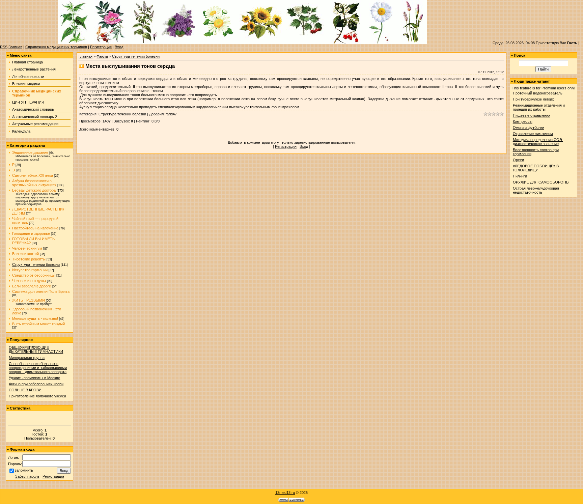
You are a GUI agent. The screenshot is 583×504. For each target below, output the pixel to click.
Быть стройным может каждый (38, 324)
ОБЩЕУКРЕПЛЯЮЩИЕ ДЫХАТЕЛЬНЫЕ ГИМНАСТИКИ (36, 349)
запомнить (24, 470)
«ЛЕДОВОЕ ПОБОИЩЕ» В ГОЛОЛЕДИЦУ (536, 168)
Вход (119, 47)
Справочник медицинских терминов (56, 47)
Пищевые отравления (531, 115)
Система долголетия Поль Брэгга (41, 291)
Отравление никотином (533, 134)
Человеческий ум (27, 248)
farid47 (171, 114)
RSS (3, 47)
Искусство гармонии (30, 270)
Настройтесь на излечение (35, 228)
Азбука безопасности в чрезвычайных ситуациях (34, 183)
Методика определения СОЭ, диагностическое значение (538, 142)
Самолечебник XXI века (32, 175)
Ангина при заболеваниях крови (36, 384)
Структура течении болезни (36, 264)
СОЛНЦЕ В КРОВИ (25, 390)
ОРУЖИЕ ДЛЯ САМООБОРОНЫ (541, 182)
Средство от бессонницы (33, 275)
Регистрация (101, 47)
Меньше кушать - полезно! (35, 318)
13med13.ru (285, 493)
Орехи (518, 160)
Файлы (102, 56)
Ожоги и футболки (528, 127)
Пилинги (520, 176)
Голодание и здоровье (31, 233)
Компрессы (522, 121)
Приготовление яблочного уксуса (37, 396)
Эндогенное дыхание (30, 152)
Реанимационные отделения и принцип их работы (539, 107)
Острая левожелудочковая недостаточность (536, 190)
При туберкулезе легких (533, 99)
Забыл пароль (27, 476)
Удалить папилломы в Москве (34, 378)
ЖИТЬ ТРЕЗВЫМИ (28, 300)
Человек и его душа (29, 281)
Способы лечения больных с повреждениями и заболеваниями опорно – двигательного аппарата (38, 368)
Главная (15, 47)
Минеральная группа (27, 358)
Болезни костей (25, 254)
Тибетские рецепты (29, 259)
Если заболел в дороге (31, 286)
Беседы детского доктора (34, 190)
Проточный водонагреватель (537, 93)
